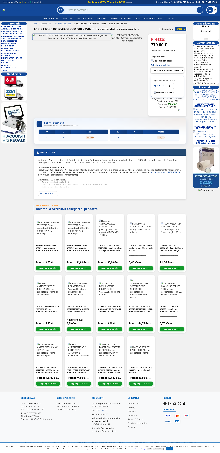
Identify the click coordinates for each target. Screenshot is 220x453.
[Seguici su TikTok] (184, 404)
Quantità (159, 85)
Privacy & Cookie (121, 18)
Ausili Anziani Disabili (12, 39)
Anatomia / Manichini (11, 31)
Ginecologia (7, 60)
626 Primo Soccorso (12, 26)
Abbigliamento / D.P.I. (12, 29)
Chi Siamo (102, 18)
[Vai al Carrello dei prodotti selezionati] (215, 10)
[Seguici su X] (179, 404)
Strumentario (8, 68)
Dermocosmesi (8, 43)
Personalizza (158, 449)
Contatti (171, 18)
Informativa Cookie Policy (135, 449)
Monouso (6, 65)
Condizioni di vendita (148, 18)
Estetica (5, 56)
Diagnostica (7, 46)
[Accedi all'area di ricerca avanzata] (200, 10)
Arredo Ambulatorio (12, 34)
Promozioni (50, 18)
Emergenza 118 (8, 53)
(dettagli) (128, 2)
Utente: (206, 26)
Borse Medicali (9, 41)
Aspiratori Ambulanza (63, 24)
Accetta (169, 449)
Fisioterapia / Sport (11, 58)
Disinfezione (7, 48)
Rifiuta (149, 449)
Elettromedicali (10, 51)
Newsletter (84, 18)
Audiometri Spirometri (13, 36)
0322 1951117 (101, 410)
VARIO (4, 70)
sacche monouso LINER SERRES (165, 172)
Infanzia (5, 63)
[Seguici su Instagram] (169, 404)
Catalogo (68, 18)
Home (36, 24)
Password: (206, 31)
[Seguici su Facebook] (165, 404)
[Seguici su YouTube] (174, 404)
